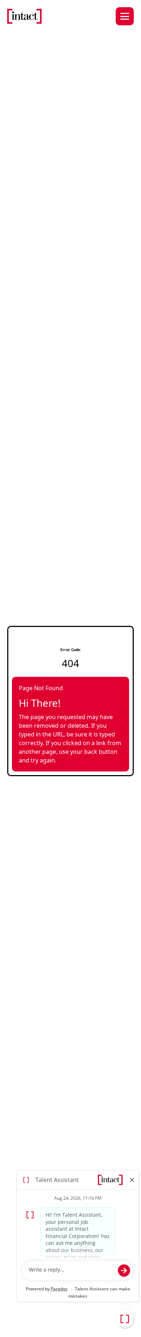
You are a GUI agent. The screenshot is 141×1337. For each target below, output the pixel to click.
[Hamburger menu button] (125, 16)
